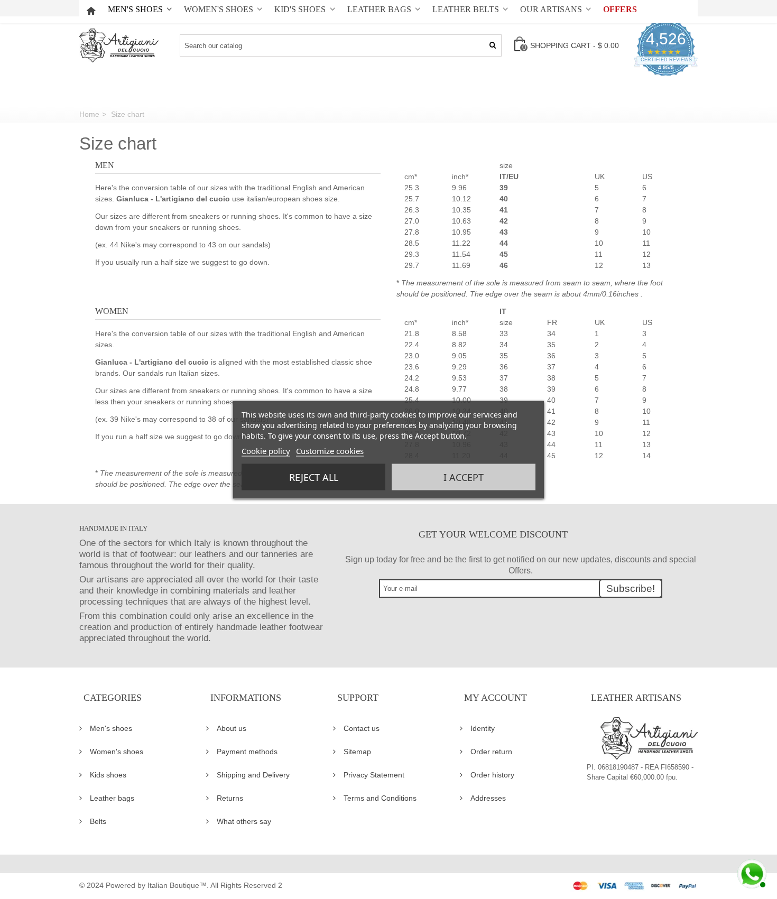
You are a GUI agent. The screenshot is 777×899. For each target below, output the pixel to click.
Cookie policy (266, 450)
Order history (492, 775)
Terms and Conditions (380, 798)
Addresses (488, 798)
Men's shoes (135, 9)
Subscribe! (630, 588)
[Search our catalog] (492, 45)
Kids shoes (108, 775)
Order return (491, 751)
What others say (244, 821)
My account (495, 697)
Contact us (362, 728)
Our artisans (551, 9)
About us (231, 728)
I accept (463, 476)
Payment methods (247, 751)
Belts (98, 821)
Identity (482, 728)
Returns (230, 798)
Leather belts (465, 9)
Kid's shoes (300, 9)
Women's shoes (218, 9)
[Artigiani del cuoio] (119, 46)
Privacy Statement (374, 775)
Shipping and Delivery (253, 775)
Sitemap (357, 751)
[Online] (750, 872)
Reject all (313, 476)
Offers (620, 9)
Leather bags (379, 9)
